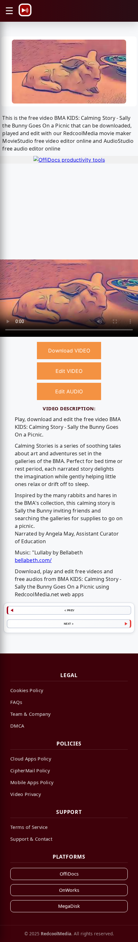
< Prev (69, 610)
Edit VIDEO (69, 371)
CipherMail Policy (30, 770)
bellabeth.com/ (33, 560)
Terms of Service (29, 827)
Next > (69, 623)
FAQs (16, 702)
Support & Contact (31, 839)
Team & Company (30, 714)
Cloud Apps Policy (30, 758)
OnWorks (69, 890)
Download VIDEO (69, 350)
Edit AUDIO (69, 391)
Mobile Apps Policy (32, 782)
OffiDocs (69, 874)
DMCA (17, 725)
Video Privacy (25, 794)
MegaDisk (69, 906)
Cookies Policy (26, 690)
